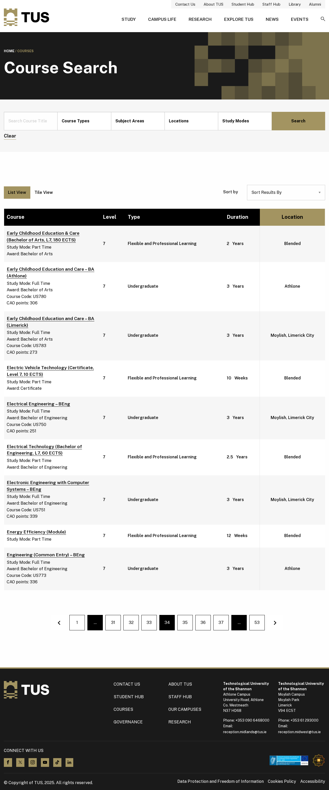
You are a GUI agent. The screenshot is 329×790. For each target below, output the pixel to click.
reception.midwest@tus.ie (299, 732)
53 (257, 622)
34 (169, 624)
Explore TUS (238, 19)
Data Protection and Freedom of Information (220, 781)
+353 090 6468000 (252, 720)
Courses (123, 709)
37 (221, 622)
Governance (128, 722)
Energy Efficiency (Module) (36, 531)
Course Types (75, 121)
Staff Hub (271, 4)
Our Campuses (184, 709)
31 (113, 622)
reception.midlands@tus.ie (245, 732)
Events (299, 19)
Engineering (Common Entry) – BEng (46, 554)
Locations (179, 121)
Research (200, 19)
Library (295, 4)
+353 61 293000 (304, 720)
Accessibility (312, 781)
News (272, 19)
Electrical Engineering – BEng (38, 403)
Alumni (315, 4)
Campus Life (162, 19)
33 (149, 622)
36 (203, 622)
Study (129, 19)
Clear (10, 136)
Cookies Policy (282, 781)
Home (9, 51)
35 (185, 622)
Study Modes (235, 121)
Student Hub (243, 4)
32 (131, 622)
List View (17, 192)
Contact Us (185, 4)
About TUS (213, 4)
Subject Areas (129, 121)
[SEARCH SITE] (323, 19)
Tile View (43, 192)
